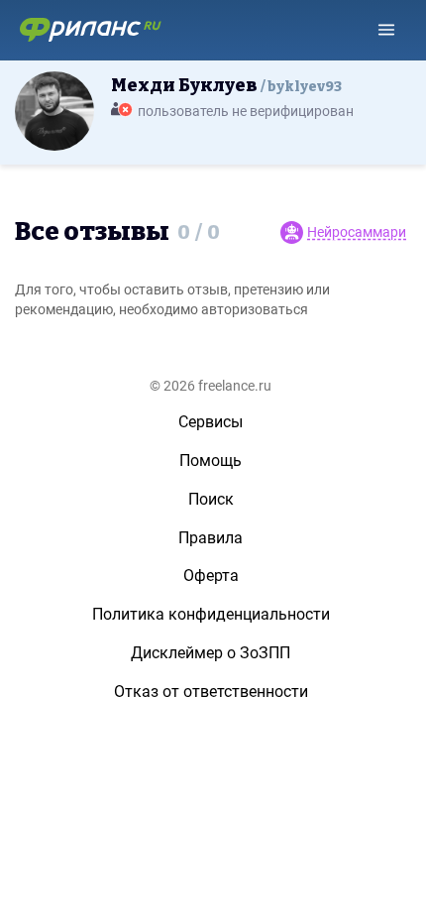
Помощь (210, 460)
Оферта (211, 575)
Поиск (211, 499)
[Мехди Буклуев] (54, 110)
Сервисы (210, 421)
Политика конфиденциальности (211, 614)
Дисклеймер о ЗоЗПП (210, 652)
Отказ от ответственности (211, 691)
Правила (210, 537)
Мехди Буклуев (226, 85)
